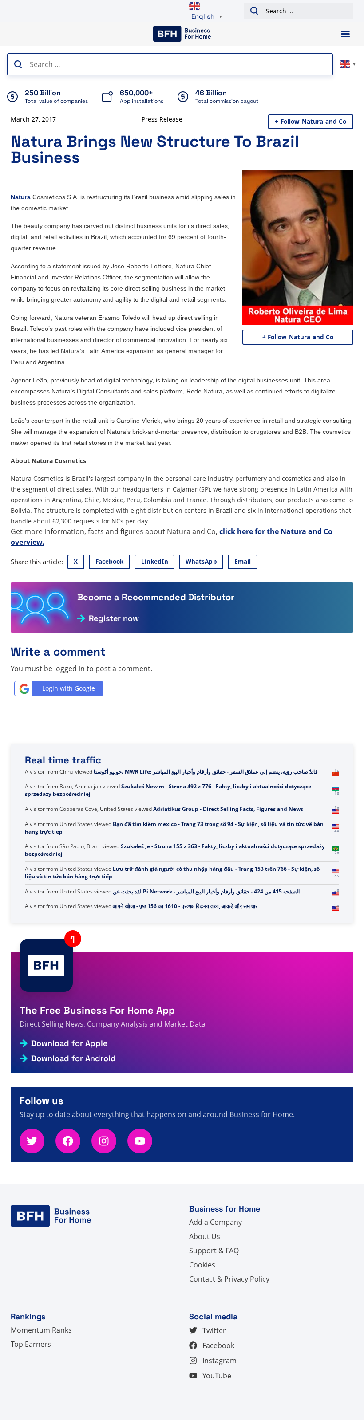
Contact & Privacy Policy (229, 1279)
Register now (114, 618)
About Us (204, 1236)
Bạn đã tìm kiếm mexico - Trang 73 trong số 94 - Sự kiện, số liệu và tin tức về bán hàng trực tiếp (174, 850)
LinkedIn (154, 562)
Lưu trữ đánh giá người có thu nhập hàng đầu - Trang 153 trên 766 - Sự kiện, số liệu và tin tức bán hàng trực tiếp (172, 895)
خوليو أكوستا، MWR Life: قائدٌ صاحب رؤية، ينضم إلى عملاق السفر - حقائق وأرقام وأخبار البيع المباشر (206, 794)
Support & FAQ (214, 1250)
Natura (21, 197)
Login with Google (68, 688)
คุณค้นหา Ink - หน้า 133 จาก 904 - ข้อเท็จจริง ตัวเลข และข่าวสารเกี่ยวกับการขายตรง (173, 775)
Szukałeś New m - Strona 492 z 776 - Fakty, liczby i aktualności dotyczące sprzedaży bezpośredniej (168, 812)
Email (242, 562)
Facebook (109, 562)
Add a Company (215, 1222)
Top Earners (31, 1344)
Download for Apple (69, 1043)
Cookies (202, 1265)
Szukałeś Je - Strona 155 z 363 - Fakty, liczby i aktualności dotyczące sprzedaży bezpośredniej (175, 872)
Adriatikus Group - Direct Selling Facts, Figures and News (228, 831)
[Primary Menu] (345, 34)
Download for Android (73, 1058)
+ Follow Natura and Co (310, 122)
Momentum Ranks (41, 1330)
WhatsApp (201, 562)
